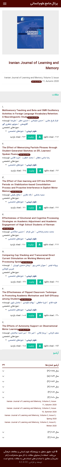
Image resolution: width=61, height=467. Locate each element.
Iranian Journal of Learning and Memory (34, 65)
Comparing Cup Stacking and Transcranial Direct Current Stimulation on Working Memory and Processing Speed (28, 259)
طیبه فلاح (53, 302)
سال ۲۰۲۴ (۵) (53, 376)
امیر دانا (31, 332)
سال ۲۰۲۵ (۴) (53, 370)
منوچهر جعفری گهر (10, 124)
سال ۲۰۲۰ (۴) (53, 397)
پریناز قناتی (41, 332)
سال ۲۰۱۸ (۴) (53, 437)
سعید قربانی (54, 332)
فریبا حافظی (41, 302)
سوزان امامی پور (39, 265)
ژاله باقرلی (27, 194)
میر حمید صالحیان (18, 332)
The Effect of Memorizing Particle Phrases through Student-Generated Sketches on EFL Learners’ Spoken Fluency (29, 151)
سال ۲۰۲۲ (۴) (53, 386)
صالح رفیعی (16, 194)
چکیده (31, 137)
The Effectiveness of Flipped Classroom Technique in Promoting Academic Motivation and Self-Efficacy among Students (30, 296)
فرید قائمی (15, 157)
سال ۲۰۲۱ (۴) (53, 392)
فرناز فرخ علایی (51, 120)
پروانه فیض (53, 265)
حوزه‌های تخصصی (16, 131)
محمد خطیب (27, 157)
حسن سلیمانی (37, 120)
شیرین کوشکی (8, 268)
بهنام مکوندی (28, 302)
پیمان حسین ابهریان (21, 265)
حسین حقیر (23, 120)
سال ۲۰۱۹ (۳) (53, 432)
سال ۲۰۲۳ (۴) (53, 381)
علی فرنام (30, 231)
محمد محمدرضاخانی (45, 231)
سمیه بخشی (39, 194)
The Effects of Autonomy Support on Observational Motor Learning (29, 327)
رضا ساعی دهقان (43, 157)
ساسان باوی (15, 302)
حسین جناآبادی (17, 231)
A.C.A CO (23, 462)
